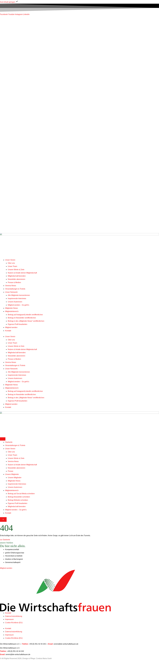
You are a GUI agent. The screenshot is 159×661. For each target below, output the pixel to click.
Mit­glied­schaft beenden (17, 97)
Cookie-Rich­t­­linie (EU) (13, 623)
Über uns (11, 85)
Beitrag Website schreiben (18, 500)
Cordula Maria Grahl (44, 658)
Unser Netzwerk (11, 113)
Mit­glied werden (11, 149)
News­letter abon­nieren (16, 101)
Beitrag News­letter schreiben (19, 497)
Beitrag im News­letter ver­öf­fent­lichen (22, 139)
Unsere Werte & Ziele (16, 91)
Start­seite (8, 442)
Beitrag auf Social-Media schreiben (21, 494)
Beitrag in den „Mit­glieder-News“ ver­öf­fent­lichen (26, 143)
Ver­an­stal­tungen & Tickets (15, 110)
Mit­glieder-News (11, 130)
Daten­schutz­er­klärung (13, 616)
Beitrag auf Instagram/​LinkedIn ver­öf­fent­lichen (25, 136)
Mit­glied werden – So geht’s (18, 126)
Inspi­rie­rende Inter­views (17, 120)
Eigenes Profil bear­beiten (17, 146)
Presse (10, 471)
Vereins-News (10, 107)
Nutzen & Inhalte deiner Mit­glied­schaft (22, 94)
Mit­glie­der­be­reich (11, 133)
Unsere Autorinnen (15, 123)
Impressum (9, 619)
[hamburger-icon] (2, 439)
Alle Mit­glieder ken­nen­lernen (19, 117)
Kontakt (8, 152)
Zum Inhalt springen (8, 2)
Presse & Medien (14, 104)
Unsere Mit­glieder (12, 474)
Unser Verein (10, 81)
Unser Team (12, 88)
